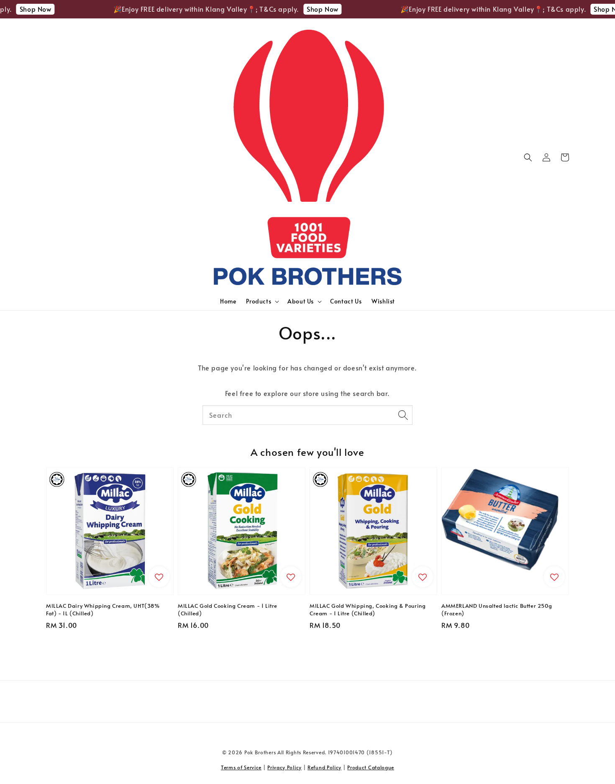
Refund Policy (324, 767)
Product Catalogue (370, 767)
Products (258, 301)
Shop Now (27, 8)
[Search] (403, 415)
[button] (528, 157)
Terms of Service (241, 767)
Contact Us (345, 301)
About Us (300, 301)
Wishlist (383, 301)
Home (228, 301)
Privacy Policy (284, 767)
